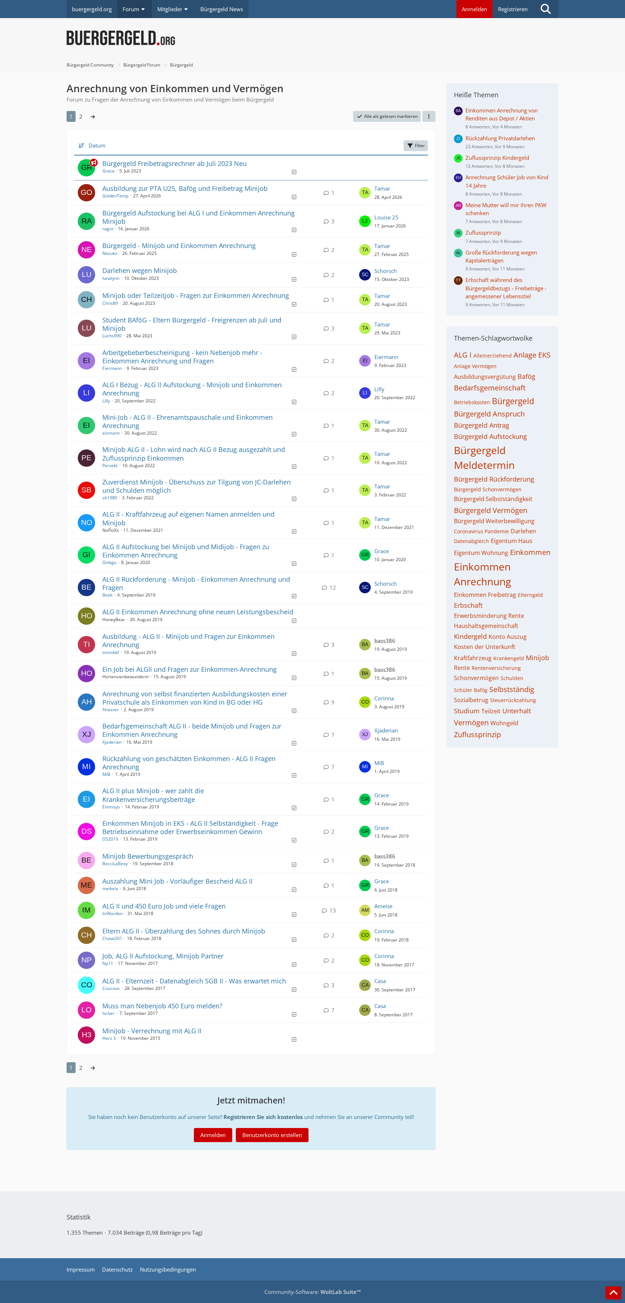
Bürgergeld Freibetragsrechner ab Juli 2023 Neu (174, 163)
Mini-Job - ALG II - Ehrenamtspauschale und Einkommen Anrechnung (187, 421)
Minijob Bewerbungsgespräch (147, 856)
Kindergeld (470, 636)
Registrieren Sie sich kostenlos (263, 1116)
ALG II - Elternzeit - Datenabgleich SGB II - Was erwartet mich (194, 981)
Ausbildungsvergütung (485, 377)
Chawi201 (112, 938)
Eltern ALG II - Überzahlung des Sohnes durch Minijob (183, 931)
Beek (107, 595)
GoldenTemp (115, 196)
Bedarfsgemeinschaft (490, 388)
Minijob (537, 657)
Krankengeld (508, 658)
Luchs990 (112, 336)
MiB (106, 774)
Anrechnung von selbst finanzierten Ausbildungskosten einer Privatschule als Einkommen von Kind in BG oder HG (194, 697)
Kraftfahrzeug (473, 658)
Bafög (526, 376)
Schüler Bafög (471, 690)
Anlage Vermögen (475, 366)
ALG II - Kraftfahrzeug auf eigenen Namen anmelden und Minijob (188, 518)
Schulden (512, 678)
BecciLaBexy (115, 863)
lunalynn (110, 278)
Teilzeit (491, 711)
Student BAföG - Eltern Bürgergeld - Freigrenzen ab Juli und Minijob (191, 324)
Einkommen (530, 552)
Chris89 (110, 303)
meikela (110, 888)
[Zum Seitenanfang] (613, 1292)
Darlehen (523, 531)
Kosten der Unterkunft (484, 647)
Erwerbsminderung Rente (489, 616)
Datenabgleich (471, 541)
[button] (428, 116)
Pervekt (110, 465)
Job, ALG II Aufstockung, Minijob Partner (163, 956)
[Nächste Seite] (92, 116)
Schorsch (385, 270)
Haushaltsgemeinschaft (486, 626)
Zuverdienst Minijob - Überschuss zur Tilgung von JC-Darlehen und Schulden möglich (196, 486)
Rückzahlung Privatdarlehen (500, 138)
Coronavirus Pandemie (481, 531)
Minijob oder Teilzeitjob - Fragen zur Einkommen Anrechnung (195, 295)
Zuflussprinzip (483, 232)
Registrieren (513, 9)
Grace (108, 171)
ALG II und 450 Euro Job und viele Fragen (164, 906)
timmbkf (110, 652)
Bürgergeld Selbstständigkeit (493, 499)
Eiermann (112, 368)
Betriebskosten (472, 402)
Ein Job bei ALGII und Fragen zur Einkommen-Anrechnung (189, 669)
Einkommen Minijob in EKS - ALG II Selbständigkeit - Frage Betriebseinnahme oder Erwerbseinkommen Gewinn (190, 827)
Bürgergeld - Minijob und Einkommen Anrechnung (179, 245)
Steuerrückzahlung (513, 700)
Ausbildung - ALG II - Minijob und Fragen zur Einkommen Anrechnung (188, 640)
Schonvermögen (476, 678)
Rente (462, 668)
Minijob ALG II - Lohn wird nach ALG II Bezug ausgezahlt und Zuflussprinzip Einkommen (193, 453)
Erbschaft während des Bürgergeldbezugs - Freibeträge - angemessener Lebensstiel (506, 287)
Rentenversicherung (496, 668)
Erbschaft (468, 605)
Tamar (382, 188)
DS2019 (110, 839)
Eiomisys (111, 807)
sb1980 (109, 498)
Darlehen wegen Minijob (139, 270)
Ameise (383, 906)
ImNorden (112, 913)
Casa (380, 980)
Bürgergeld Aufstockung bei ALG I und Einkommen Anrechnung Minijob (198, 217)
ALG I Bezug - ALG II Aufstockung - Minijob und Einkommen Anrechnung (192, 388)
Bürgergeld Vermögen (490, 510)
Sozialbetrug (471, 700)
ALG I (463, 355)
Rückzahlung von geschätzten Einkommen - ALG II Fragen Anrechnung (189, 762)
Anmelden (474, 9)
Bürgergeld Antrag (481, 425)
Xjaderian (112, 742)
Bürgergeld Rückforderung (494, 479)
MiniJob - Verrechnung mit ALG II (151, 1030)
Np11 (107, 963)
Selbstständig (511, 689)
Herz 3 (109, 1038)
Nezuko (110, 253)
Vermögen (471, 722)
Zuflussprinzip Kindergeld (497, 157)
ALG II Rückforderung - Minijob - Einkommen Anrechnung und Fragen (196, 583)
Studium (467, 710)
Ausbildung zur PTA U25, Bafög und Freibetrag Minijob (185, 188)
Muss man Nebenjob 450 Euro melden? (162, 1005)
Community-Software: (312, 1291)
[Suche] (545, 9)
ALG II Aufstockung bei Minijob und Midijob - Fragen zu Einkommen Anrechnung (185, 550)
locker (108, 1013)
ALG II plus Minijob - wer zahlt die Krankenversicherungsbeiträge (153, 794)
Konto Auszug (508, 637)
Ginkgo (109, 562)
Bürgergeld (513, 401)
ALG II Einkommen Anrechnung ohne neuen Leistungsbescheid (197, 611)
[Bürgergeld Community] (312, 38)
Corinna (384, 698)
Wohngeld (504, 723)
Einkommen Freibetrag (485, 595)
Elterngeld (530, 594)
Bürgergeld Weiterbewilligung (494, 521)
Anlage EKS (532, 355)
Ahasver (110, 709)
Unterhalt (516, 710)
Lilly (106, 401)
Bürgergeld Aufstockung (490, 436)
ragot (107, 229)
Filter (420, 145)
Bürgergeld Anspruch (489, 414)
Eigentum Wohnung (481, 553)
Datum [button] (97, 145)
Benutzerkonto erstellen (272, 1134)
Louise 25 (386, 217)
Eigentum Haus (511, 541)
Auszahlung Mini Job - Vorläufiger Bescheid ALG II (177, 881)
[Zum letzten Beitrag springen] (365, 192)
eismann (111, 433)
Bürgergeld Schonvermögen (488, 489)
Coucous (111, 988)
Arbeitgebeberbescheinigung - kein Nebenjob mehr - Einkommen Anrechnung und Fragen (182, 356)
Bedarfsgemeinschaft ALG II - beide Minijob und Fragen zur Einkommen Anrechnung (191, 730)
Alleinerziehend (492, 355)
